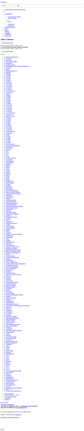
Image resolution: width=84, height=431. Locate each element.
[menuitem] (4, 11)
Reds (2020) (10, 404)
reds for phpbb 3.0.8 (21, 407)
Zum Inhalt (3, 2)
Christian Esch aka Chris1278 (29, 406)
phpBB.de (18, 414)
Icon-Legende (4, 402)
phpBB (9, 412)
